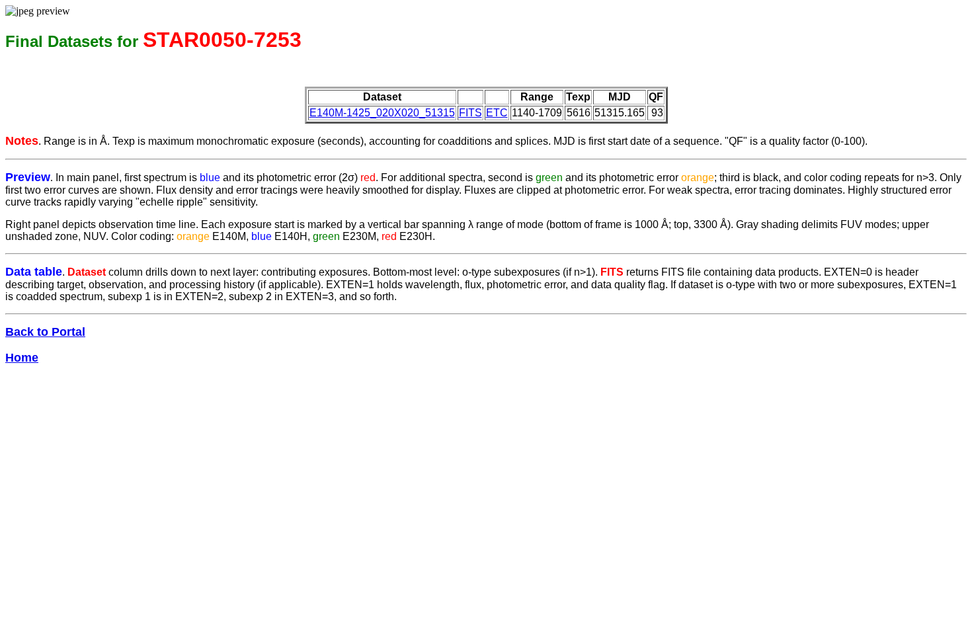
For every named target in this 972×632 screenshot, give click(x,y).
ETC (497, 112)
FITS (470, 112)
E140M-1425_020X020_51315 (382, 112)
